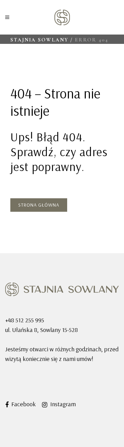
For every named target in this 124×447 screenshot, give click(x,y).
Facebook (23, 404)
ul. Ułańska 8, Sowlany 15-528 (41, 330)
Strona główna (38, 205)
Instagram (62, 404)
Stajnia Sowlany (39, 40)
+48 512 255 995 (24, 320)
